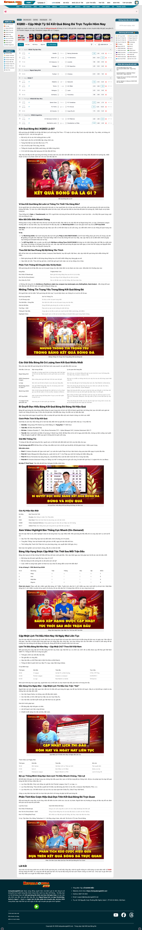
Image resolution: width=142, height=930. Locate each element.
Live (28, 44)
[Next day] (111, 44)
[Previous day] (95, 44)
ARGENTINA (64, 6)
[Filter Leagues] (91, 44)
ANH (17, 6)
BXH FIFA (116, 2)
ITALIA (48, 6)
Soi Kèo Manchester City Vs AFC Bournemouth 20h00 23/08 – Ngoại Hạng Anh (126, 68)
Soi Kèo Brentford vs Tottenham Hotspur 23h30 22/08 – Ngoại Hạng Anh (126, 73)
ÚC (113, 6)
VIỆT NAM (86, 6)
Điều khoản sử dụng (13, 916)
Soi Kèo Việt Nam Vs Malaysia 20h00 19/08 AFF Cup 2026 (127, 81)
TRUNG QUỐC (121, 6)
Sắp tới (43, 44)
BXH (108, 2)
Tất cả (21, 44)
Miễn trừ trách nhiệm (14, 919)
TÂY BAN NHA (26, 6)
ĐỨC (35, 6)
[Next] (112, 37)
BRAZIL (54, 6)
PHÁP (41, 6)
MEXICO (77, 6)
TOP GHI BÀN (127, 2)
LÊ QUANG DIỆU (88, 888)
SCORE (56, 2)
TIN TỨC (101, 2)
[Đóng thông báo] (137, 11)
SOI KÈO (66, 2)
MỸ (71, 6)
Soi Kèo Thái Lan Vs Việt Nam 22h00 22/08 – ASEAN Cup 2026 (127, 77)
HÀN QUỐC (106, 6)
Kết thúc (35, 44)
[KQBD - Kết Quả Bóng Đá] (13, 2)
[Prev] (27, 37)
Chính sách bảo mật (13, 913)
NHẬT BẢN (95, 6)
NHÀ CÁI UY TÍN (77, 2)
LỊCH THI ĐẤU (91, 2)
